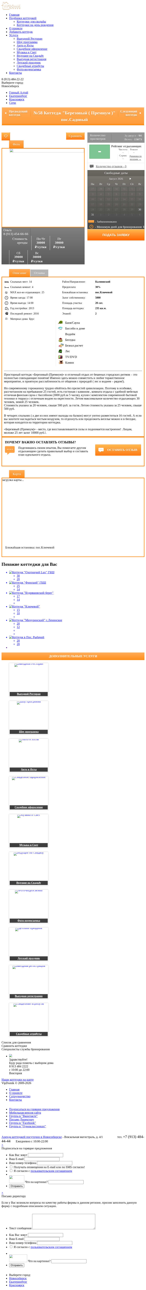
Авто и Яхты (25, 45)
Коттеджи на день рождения (35, 25)
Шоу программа (27, 42)
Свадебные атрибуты (30, 66)
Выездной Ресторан (29, 38)
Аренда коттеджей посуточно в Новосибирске (32, 1137)
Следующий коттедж (128, 113)
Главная (14, 14)
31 (92, 214)
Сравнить (75, 136)
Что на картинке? (36, 1182)
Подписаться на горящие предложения (34, 1109)
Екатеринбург (18, 96)
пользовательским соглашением (51, 1171)
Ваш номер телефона (22, 1163)
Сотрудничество (19, 1096)
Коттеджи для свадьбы (31, 21)
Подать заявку (116, 235)
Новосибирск (18, 1278)
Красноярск (16, 99)
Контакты (15, 72)
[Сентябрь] (130, 179)
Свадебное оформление (32, 48)
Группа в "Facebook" (22, 1123)
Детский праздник (29, 62)
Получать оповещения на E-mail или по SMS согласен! (49, 1167)
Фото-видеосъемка (29, 69)
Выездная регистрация (31, 59)
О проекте (15, 28)
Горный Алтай (18, 92)
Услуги (13, 35)
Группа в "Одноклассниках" (27, 1126)
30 (139, 209)
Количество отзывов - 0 (111, 166)
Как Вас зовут (18, 1155)
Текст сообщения (20, 1228)
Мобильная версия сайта (25, 1112)
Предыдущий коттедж (18, 113)
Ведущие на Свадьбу (30, 55)
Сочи (12, 102)
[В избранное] (6, 136)
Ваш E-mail (16, 1159)
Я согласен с (43, 1171)
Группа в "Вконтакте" (23, 1116)
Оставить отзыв (122, 450)
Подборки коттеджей (22, 18)
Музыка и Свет (26, 52)
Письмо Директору (21, 1119)
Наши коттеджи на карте (18, 1079)
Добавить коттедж (21, 31)
